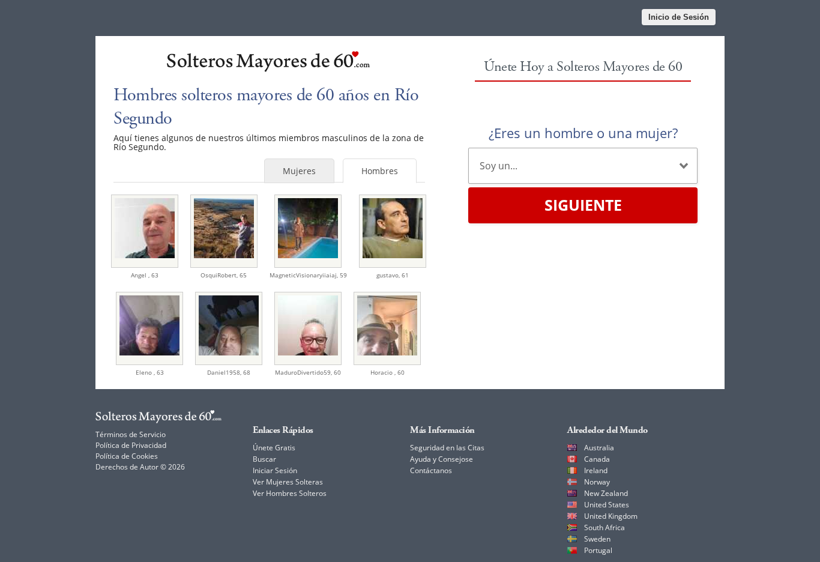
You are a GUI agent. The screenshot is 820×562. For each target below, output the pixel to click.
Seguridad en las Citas (447, 448)
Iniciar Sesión (275, 470)
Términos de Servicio (130, 434)
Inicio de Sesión (678, 17)
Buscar (264, 459)
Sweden (597, 539)
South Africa (604, 527)
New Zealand (606, 493)
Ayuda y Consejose (441, 459)
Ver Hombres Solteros (290, 493)
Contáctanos (431, 470)
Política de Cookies (126, 456)
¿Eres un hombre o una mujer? (583, 133)
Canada (597, 459)
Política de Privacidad (130, 445)
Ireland (595, 470)
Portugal (598, 550)
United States (606, 505)
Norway (597, 482)
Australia (599, 448)
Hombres (379, 171)
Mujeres (299, 171)
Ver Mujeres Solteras (288, 482)
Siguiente (583, 205)
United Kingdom (611, 516)
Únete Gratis (274, 448)
